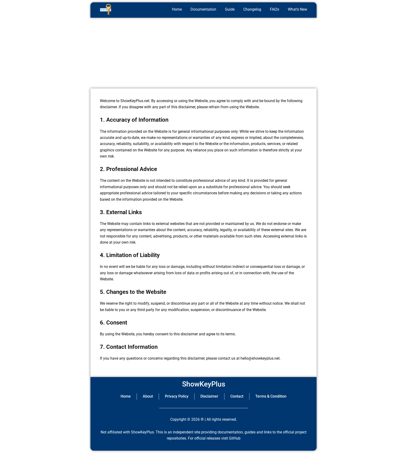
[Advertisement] (203, 53)
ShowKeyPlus (203, 384)
